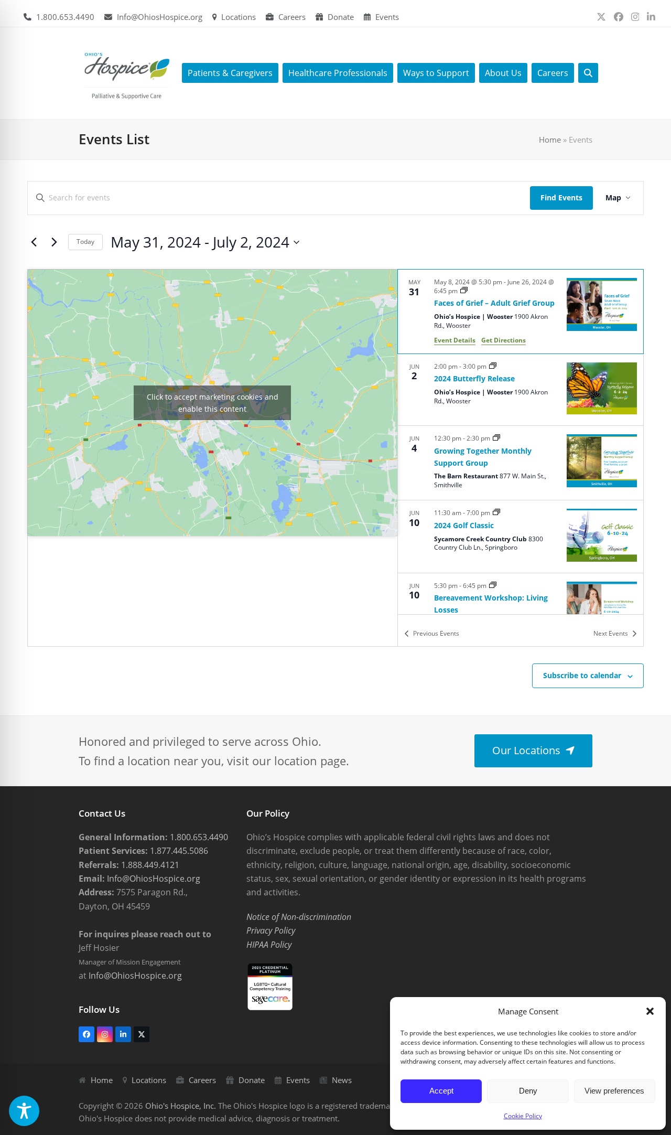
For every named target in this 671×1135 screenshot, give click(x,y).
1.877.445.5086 (178, 850)
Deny (528, 1090)
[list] (520, 441)
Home (550, 139)
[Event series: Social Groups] (496, 438)
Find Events (561, 197)
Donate (341, 17)
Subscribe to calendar (582, 675)
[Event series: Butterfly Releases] (492, 366)
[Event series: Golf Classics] (496, 512)
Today (85, 241)
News (342, 1080)
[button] (650, 1011)
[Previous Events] (33, 242)
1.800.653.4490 (65, 17)
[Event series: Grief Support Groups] (464, 290)
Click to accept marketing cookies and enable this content (212, 403)
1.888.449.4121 (149, 865)
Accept (441, 1090)
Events (387, 17)
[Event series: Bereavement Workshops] (492, 585)
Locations (238, 17)
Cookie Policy (523, 1115)
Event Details (454, 340)
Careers (292, 17)
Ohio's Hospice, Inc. (180, 1105)
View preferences (614, 1090)
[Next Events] (54, 242)
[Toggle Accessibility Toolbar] (24, 1111)
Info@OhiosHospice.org (159, 17)
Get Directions (503, 340)
